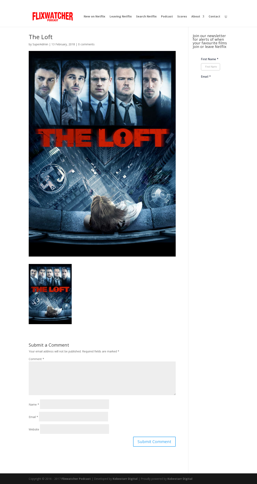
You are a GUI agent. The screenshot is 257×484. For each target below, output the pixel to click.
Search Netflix (146, 16)
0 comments (86, 44)
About (195, 16)
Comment (36, 359)
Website (34, 429)
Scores (182, 16)
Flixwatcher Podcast (76, 479)
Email (33, 417)
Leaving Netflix (121, 16)
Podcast (167, 16)
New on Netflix (94, 16)
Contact (214, 16)
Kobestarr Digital (125, 479)
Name (34, 404)
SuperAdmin (40, 44)
